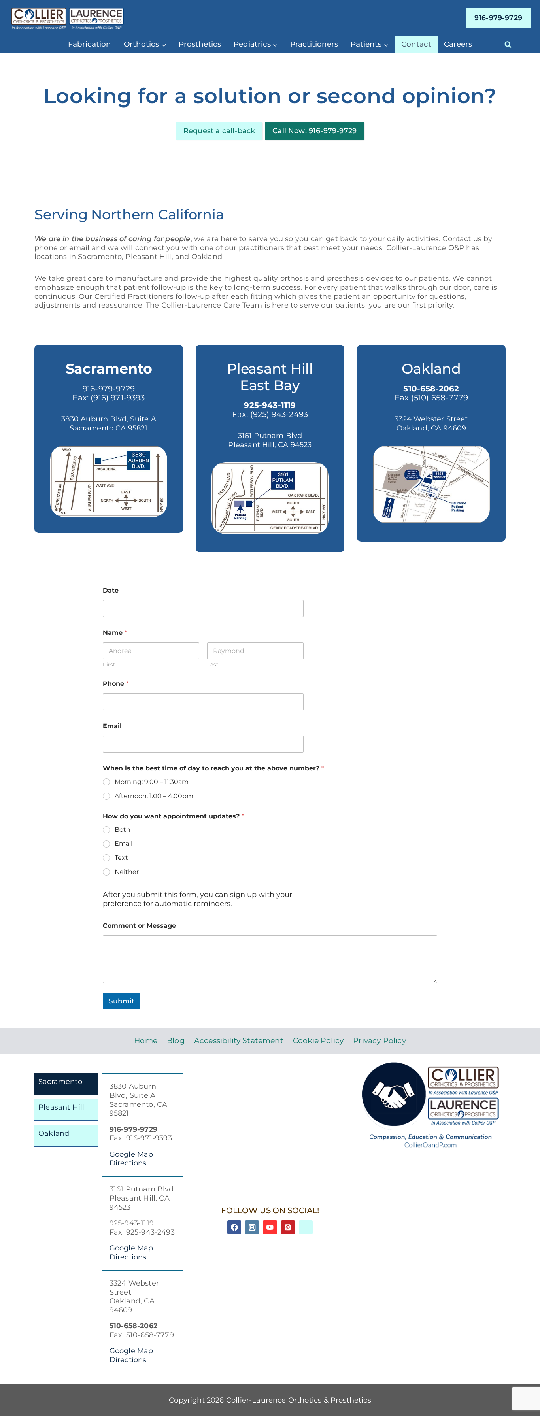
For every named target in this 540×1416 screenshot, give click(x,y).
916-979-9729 (498, 17)
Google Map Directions (131, 1158)
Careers (458, 44)
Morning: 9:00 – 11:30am (152, 781)
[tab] (66, 1084)
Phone (115, 683)
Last (213, 664)
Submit (121, 1001)
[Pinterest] (288, 1227)
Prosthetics (200, 44)
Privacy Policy (379, 1040)
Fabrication (89, 44)
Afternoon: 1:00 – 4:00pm (154, 796)
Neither (127, 872)
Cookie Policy (318, 1040)
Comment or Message (139, 925)
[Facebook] (234, 1227)
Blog (176, 1040)
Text (121, 857)
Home (145, 1040)
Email (112, 726)
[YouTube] (270, 1227)
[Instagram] (252, 1227)
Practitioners (314, 44)
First (109, 664)
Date (111, 590)
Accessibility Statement (238, 1040)
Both (122, 829)
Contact (416, 44)
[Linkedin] (306, 1227)
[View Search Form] (508, 44)
